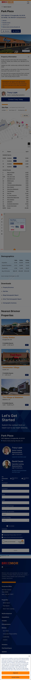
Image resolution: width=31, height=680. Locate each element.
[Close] (29, 656)
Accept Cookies (15, 677)
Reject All (15, 673)
